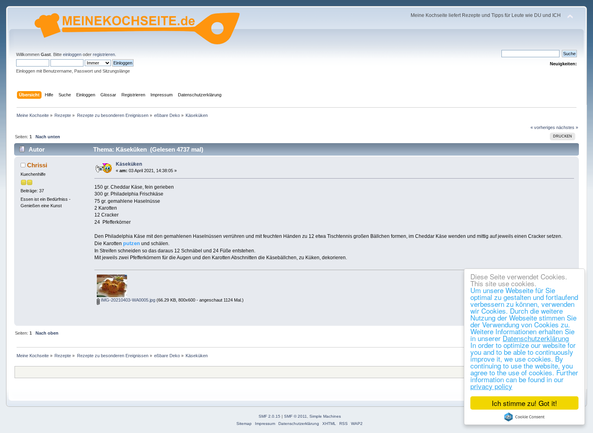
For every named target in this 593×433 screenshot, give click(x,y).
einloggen (72, 54)
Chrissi (37, 165)
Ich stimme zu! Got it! (524, 403)
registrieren (104, 54)
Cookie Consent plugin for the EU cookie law (524, 416)
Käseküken (129, 164)
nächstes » (567, 127)
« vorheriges (542, 127)
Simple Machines (325, 416)
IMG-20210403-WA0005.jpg (127, 300)
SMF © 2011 (295, 416)
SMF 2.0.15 (269, 416)
